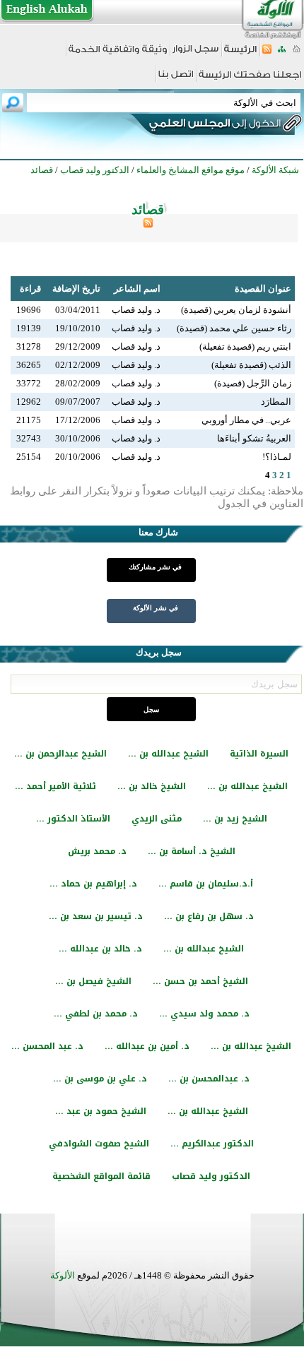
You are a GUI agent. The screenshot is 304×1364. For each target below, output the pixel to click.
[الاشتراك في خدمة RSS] (266, 53)
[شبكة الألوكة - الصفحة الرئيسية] (240, 54)
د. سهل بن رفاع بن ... (209, 916)
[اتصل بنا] (176, 78)
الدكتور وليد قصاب (211, 1176)
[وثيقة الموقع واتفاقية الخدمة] (118, 54)
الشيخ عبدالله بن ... (168, 753)
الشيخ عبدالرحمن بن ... (60, 753)
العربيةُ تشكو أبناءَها (254, 438)
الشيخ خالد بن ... (151, 786)
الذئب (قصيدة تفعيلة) (251, 365)
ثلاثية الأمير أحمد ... (55, 786)
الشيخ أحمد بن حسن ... (200, 981)
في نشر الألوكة (155, 608)
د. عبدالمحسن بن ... (209, 1078)
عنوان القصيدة (263, 288)
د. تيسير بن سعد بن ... (96, 916)
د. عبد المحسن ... (47, 1046)
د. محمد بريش (97, 851)
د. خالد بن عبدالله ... (100, 948)
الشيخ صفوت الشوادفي (99, 1143)
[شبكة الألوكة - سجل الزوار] (195, 53)
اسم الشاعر (137, 288)
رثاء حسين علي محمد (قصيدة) (234, 328)
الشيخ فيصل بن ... (93, 981)
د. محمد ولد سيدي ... (204, 1013)
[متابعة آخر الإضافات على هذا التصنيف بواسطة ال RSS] (148, 225)
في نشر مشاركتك (155, 567)
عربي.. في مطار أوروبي (246, 420)
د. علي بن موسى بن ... (100, 1078)
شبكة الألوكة (275, 170)
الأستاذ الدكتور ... (73, 818)
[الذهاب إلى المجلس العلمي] (213, 125)
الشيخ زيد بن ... (235, 818)
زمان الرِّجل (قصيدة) (252, 383)
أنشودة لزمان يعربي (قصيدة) (236, 309)
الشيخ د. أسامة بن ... (191, 851)
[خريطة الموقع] (281, 53)
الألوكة (62, 1275)
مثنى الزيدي (156, 818)
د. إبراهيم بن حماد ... (93, 883)
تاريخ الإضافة (76, 288)
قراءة (30, 288)
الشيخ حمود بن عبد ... (100, 1111)
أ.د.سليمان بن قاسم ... (205, 883)
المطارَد (276, 401)
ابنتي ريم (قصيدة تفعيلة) (245, 346)
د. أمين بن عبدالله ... (147, 1046)
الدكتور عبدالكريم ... (212, 1143)
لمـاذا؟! (276, 456)
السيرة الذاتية (259, 753)
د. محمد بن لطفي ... (96, 1013)
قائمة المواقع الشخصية (101, 1176)
